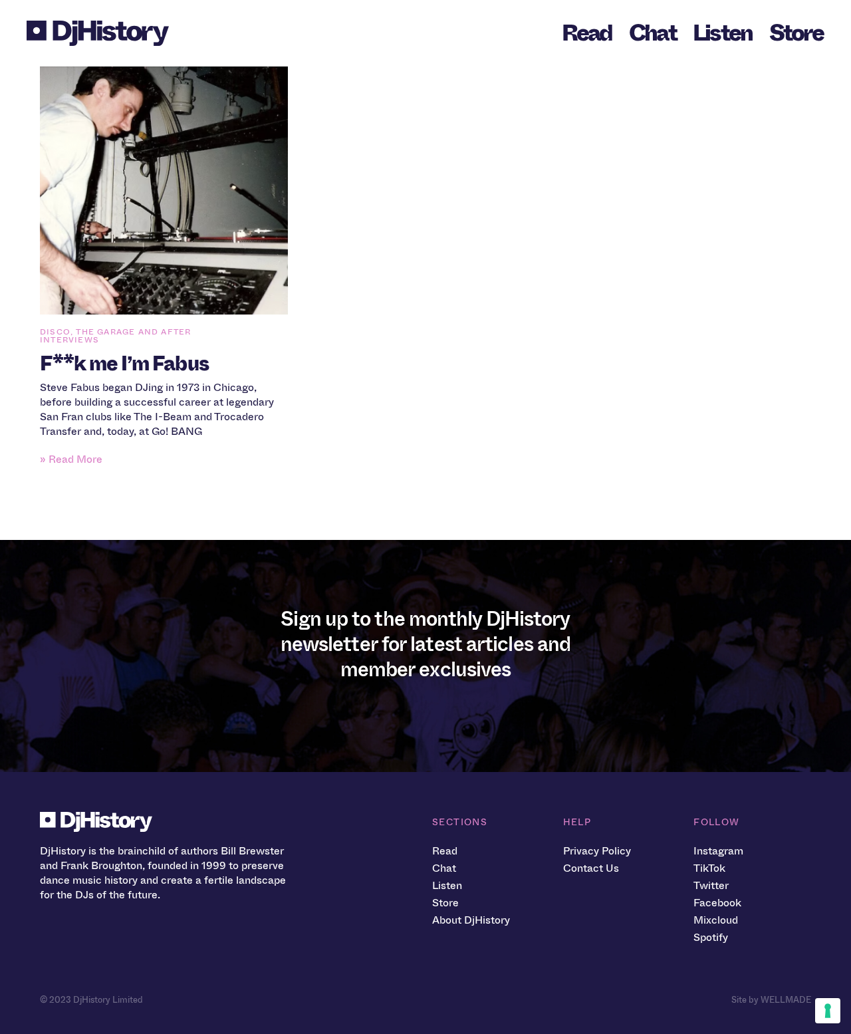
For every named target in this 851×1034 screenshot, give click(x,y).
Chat (652, 33)
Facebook (717, 902)
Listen (723, 33)
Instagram (718, 850)
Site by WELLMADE (771, 999)
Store (796, 33)
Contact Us (591, 868)
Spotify (710, 937)
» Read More (71, 459)
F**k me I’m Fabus (124, 363)
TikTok (709, 868)
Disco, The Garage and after (115, 332)
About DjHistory (471, 920)
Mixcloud (715, 920)
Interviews (69, 340)
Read (587, 33)
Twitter (711, 885)
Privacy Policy (597, 850)
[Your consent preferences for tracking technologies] (827, 1010)
